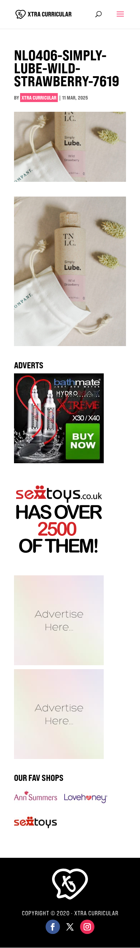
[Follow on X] (70, 927)
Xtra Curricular (39, 98)
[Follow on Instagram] (87, 927)
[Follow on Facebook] (53, 927)
